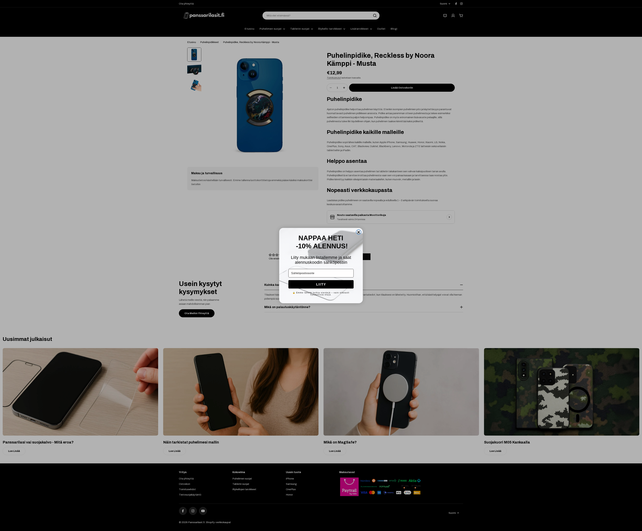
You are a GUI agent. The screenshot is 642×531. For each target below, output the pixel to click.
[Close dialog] (358, 232)
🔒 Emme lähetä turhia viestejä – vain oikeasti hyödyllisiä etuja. (321, 294)
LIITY (321, 284)
